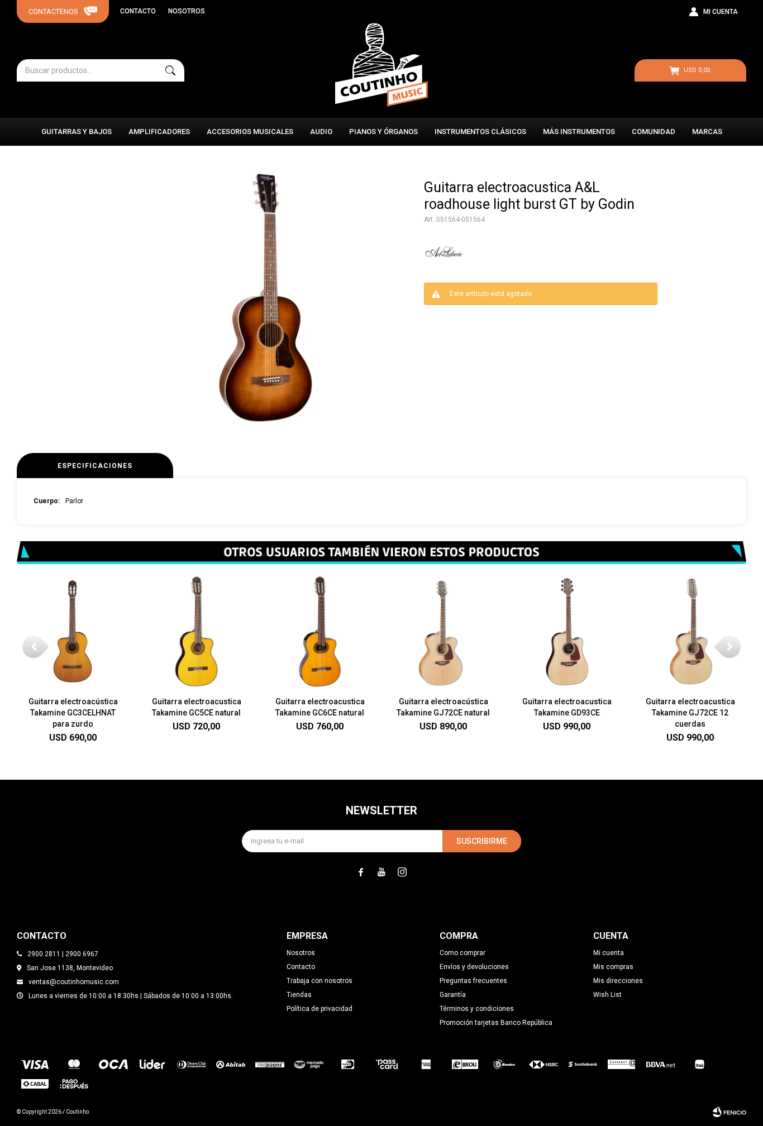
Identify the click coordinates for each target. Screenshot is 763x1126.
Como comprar (462, 953)
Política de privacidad (319, 1009)
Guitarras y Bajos (76, 131)
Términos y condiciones (477, 1009)
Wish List (607, 995)
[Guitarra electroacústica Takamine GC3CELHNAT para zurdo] (73, 631)
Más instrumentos (579, 131)
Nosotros (186, 11)
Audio (321, 131)
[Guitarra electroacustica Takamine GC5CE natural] (196, 631)
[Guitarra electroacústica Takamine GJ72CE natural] (443, 631)
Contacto (138, 11)
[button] (170, 70)
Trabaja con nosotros (319, 981)
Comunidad (653, 131)
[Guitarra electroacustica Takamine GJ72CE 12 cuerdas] (690, 631)
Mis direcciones (618, 981)
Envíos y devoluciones (474, 967)
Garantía (453, 995)
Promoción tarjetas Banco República (496, 1023)
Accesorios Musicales (250, 131)
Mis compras (613, 967)
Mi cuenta (608, 953)
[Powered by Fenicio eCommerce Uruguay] (729, 1112)
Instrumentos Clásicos (480, 131)
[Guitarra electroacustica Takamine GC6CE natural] (320, 631)
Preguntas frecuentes (473, 981)
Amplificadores (159, 131)
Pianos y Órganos (383, 131)
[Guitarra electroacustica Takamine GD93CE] (567, 631)
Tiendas (299, 995)
